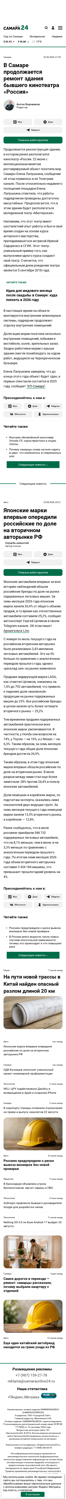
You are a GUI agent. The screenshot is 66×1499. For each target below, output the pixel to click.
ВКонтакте (20, 414)
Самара (7, 57)
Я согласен (33, 1494)
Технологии (9, 1084)
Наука (7, 970)
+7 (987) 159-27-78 (31, 1375)
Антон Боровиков (28, 104)
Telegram (35, 130)
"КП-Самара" (36, 386)
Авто (6, 502)
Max (20, 122)
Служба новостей (17, 543)
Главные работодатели (33, 140)
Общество (9, 1179)
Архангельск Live (16, 630)
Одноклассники (50, 414)
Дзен (50, 122)
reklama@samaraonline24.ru (31, 1381)
